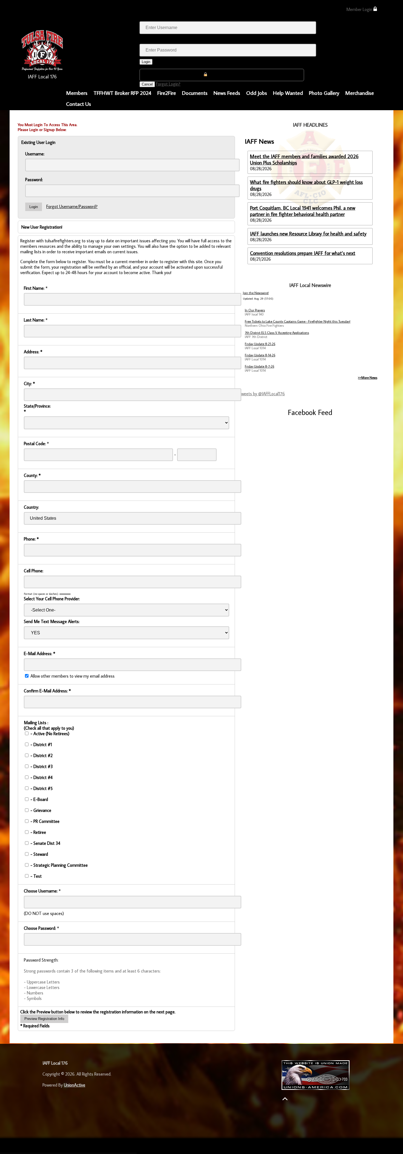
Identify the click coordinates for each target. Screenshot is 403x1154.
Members (76, 92)
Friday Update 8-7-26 (259, 366)
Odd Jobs (256, 92)
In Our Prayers (255, 310)
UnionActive (74, 1085)
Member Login (359, 9)
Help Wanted (288, 92)
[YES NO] (126, 632)
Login (146, 62)
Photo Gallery (324, 92)
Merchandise (359, 92)
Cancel (147, 84)
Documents (195, 92)
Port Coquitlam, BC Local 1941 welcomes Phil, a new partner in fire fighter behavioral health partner (302, 211)
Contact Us (78, 103)
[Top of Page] (285, 1099)
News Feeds (227, 92)
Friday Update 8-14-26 (260, 355)
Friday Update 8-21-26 (260, 344)
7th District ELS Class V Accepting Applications (277, 333)
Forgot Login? (168, 84)
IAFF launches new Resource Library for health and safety (308, 234)
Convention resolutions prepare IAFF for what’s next (302, 253)
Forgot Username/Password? (72, 206)
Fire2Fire (166, 92)
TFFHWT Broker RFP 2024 (122, 92)
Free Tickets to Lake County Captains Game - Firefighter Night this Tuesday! (297, 321)
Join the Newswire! (256, 293)
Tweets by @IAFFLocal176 (262, 393)
